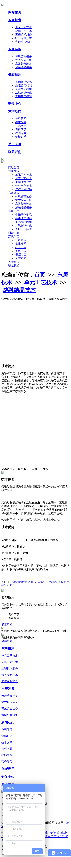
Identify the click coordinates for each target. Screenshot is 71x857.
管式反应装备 (23, 60)
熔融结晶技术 (19, 290)
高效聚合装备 (23, 63)
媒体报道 (20, 122)
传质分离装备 (23, 56)
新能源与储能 (23, 85)
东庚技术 (14, 20)
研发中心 (14, 104)
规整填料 (62, 832)
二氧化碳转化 (23, 92)
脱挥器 (46, 836)
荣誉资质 (20, 136)
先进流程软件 (23, 41)
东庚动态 (14, 111)
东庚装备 (14, 49)
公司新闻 (20, 118)
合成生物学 (49, 832)
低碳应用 (14, 74)
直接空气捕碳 (23, 96)
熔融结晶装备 (23, 67)
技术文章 (20, 125)
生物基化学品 (23, 81)
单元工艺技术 (23, 27)
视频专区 (20, 133)
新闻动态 (7, 722)
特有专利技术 (23, 38)
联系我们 (14, 152)
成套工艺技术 (23, 30)
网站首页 (14, 12)
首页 (39, 275)
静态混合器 (58, 836)
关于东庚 (14, 144)
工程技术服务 (23, 34)
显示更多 (6, 624)
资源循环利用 (23, 89)
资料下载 (20, 129)
